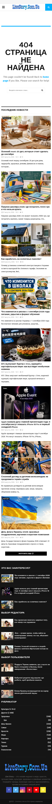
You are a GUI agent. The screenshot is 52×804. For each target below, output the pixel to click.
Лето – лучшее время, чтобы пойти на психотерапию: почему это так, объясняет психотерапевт (31, 635)
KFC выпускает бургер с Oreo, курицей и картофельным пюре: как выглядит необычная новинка (25, 366)
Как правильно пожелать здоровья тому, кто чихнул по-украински (31, 621)
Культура (6, 498)
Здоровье (5, 716)
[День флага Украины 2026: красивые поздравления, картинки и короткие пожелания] (26, 512)
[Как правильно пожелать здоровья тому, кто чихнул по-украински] (7, 623)
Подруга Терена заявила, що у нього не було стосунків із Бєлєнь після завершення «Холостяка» (32, 666)
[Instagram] (22, 790)
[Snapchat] (43, 790)
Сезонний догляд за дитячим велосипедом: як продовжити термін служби (24, 477)
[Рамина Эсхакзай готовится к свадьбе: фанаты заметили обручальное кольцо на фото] (7, 649)
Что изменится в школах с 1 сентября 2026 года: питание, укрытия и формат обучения (25, 312)
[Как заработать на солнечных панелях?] (26, 239)
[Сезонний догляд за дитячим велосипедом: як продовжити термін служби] (26, 457)
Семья (5, 173)
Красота (4, 731)
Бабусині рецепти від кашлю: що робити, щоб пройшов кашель (29, 679)
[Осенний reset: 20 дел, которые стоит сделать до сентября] (26, 132)
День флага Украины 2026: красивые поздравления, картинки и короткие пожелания (25, 533)
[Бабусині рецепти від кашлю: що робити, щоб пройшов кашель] (7, 681)
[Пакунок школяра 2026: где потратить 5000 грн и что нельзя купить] (26, 187)
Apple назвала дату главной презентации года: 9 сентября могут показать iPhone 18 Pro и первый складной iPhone (25, 424)
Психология (7, 118)
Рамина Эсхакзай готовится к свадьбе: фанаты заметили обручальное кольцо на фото (31, 648)
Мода (3, 735)
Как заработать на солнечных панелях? (21, 259)
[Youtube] (36, 790)
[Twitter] (16, 790)
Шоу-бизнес (6, 724)
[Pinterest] (29, 790)
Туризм (4, 746)
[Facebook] (9, 790)
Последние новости (14, 110)
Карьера (4, 739)
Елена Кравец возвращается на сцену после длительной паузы (31, 692)
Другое (4, 713)
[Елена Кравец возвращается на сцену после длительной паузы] (7, 694)
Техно (5, 225)
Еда (4, 330)
